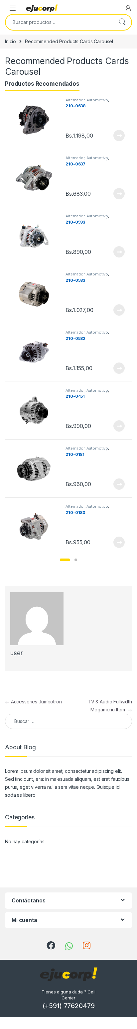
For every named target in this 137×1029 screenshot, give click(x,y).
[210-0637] (36, 178)
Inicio (10, 41)
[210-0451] (36, 410)
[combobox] (59, 22)
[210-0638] (36, 120)
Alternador (75, 100)
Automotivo (97, 100)
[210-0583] (36, 294)
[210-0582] (36, 352)
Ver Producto (115, 135)
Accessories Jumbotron (33, 701)
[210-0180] (36, 526)
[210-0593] (36, 236)
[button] (65, 560)
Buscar (122, 22)
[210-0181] (36, 468)
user (16, 653)
